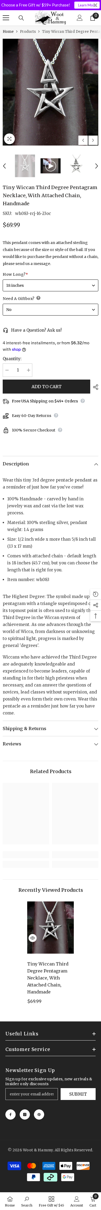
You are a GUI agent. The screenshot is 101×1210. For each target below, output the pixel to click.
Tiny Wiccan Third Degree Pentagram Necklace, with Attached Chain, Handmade (47, 978)
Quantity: (12, 358)
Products (28, 31)
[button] (83, 140)
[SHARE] (94, 387)
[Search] (21, 18)
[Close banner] (95, 5)
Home (8, 31)
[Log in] (80, 18)
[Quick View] (33, 938)
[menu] (6, 18)
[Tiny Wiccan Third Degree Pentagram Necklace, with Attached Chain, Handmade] (50, 927)
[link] (26, 854)
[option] (50, 92)
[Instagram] (25, 1114)
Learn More (87, 5)
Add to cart (47, 386)
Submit (78, 1094)
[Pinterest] (39, 1114)
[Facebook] (10, 1114)
